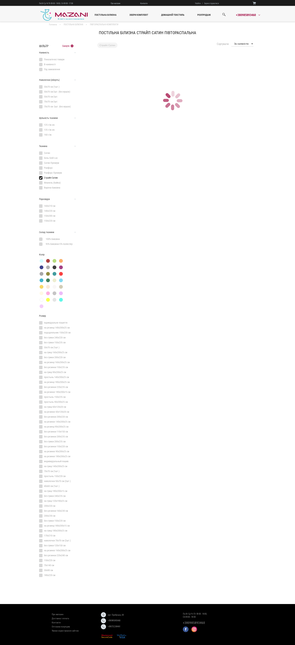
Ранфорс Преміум (53, 172)
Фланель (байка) (52, 182)
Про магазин (115, 3)
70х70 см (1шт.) (51, 471)
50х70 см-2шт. (51, 96)
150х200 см (49, 215)
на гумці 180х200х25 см (55, 530)
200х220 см (49, 505)
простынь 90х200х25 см (56, 401)
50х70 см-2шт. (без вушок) (57, 91)
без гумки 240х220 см (55, 337)
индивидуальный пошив (56, 461)
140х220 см (49, 210)
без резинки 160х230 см (56, 510)
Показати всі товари (54, 59)
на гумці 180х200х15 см (55, 491)
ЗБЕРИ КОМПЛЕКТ (138, 14)
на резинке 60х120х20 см (56, 411)
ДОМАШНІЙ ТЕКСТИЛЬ (172, 14)
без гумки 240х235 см (55, 495)
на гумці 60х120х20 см (55, 406)
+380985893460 (114, 620)
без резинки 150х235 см (56, 367)
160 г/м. (48, 134)
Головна (53, 24)
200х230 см (49, 515)
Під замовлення (52, 69)
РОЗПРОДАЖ (204, 14)
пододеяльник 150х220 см (57, 332)
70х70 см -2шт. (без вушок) (57, 106)
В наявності (50, 64)
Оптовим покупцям (61, 626)
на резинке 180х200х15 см (57, 392)
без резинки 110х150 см (56, 431)
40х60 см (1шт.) (51, 486)
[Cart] (254, 2)
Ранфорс (48, 167)
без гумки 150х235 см (55, 342)
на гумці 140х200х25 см (55, 466)
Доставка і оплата (60, 618)
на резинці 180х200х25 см (57, 382)
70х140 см (49, 565)
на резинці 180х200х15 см (57, 525)
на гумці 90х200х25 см (55, 372)
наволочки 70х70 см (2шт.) (57, 540)
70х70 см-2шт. (51, 101)
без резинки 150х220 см (56, 446)
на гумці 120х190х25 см (55, 500)
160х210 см (49, 205)
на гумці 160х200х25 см (55, 352)
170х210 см (49, 535)
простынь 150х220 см (55, 476)
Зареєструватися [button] (211, 3)
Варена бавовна (52, 187)
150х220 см (49, 220)
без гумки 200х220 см (55, 357)
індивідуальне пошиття (55, 322)
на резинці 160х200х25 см (57, 362)
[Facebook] (186, 629)
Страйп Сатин (51, 177)
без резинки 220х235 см (56, 387)
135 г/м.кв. (49, 129)
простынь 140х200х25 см (56, 377)
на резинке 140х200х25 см (57, 421)
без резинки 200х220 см (56, 416)
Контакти (143, 3)
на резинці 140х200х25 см (57, 327)
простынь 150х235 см (55, 396)
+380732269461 (114, 626)
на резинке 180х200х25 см (57, 456)
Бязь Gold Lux (51, 157)
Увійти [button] (198, 3)
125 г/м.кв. (49, 124)
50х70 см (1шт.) (51, 86)
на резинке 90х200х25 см (56, 451)
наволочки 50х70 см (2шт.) (57, 481)
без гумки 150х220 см (55, 520)
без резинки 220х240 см (56, 555)
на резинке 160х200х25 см (57, 550)
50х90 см (48, 570)
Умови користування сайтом (65, 630)
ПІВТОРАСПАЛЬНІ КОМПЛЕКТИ (104, 24)
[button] (57, 52)
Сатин (47, 153)
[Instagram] (194, 629)
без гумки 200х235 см (55, 441)
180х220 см (49, 575)
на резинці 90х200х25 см (56, 426)
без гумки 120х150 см (55, 545)
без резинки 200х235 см (56, 436)
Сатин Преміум (51, 162)
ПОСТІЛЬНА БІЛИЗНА (105, 14)
